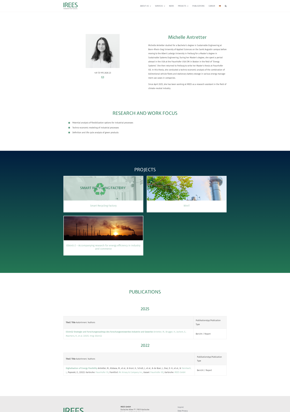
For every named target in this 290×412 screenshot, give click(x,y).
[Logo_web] (70, 2)
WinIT (187, 205)
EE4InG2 (98, 336)
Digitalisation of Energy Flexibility (81, 368)
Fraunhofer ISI (102, 372)
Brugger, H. (170, 332)
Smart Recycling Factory (103, 205)
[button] (226, 6)
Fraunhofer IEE (157, 372)
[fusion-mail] (102, 77)
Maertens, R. (71, 336)
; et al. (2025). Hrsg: (86, 336)
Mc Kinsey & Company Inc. (131, 372)
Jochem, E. (181, 332)
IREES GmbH (179, 372)
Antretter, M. (159, 332)
